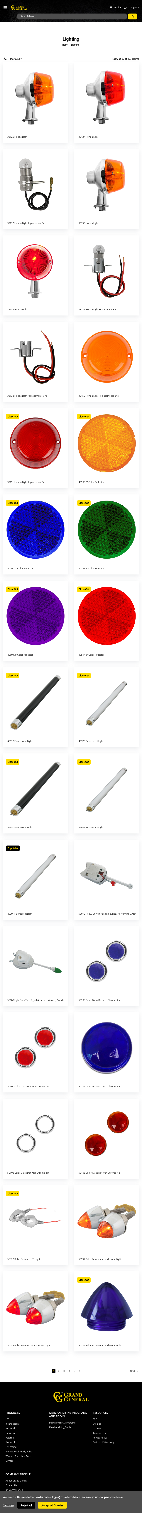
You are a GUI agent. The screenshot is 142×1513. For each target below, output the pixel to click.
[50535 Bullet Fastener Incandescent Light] (35, 1307)
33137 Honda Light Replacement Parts (99, 309)
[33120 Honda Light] (35, 98)
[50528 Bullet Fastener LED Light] (35, 1220)
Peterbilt (10, 1437)
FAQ (95, 1419)
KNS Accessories (14, 1490)
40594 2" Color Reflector (91, 654)
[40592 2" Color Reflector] (107, 530)
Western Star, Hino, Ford (18, 1456)
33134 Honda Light (17, 309)
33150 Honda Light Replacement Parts (99, 395)
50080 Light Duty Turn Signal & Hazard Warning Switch (35, 1000)
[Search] (132, 16)
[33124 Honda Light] (107, 98)
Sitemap (97, 1423)
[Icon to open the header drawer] (5, 8)
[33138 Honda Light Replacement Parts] (35, 357)
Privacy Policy (100, 1437)
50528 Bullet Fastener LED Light (23, 1259)
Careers (97, 1428)
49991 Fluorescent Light (19, 913)
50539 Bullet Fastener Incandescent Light (100, 1345)
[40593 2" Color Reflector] (35, 616)
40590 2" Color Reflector (91, 482)
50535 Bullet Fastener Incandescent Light (28, 1345)
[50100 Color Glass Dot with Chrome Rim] (107, 961)
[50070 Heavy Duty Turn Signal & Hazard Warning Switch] (107, 875)
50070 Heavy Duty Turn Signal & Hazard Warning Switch (107, 913)
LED (7, 1419)
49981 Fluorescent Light (91, 827)
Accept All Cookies (52, 1505)
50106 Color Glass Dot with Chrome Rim (28, 1172)
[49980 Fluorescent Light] (35, 789)
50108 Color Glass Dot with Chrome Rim (100, 1172)
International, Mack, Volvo (19, 1451)
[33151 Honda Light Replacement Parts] (35, 443)
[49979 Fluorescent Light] (107, 702)
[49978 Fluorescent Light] (35, 702)
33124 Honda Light (88, 136)
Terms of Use (100, 1433)
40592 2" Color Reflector (91, 568)
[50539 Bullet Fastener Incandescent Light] (107, 1307)
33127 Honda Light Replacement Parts (27, 223)
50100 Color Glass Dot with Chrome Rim (100, 1000)
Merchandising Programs (62, 1422)
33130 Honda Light (88, 223)
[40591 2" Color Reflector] (35, 530)
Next (132, 1371)
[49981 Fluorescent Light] (107, 789)
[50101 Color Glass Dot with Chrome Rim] (35, 1048)
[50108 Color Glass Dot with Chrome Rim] (107, 1134)
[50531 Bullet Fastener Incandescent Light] (107, 1220)
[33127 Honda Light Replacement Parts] (35, 184)
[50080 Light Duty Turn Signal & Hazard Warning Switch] (35, 961)
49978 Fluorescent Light (19, 741)
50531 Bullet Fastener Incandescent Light (100, 1259)
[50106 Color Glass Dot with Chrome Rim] (35, 1134)
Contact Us (11, 1485)
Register (135, 7)
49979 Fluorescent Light (91, 741)
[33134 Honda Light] (35, 271)
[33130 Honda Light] (107, 184)
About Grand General (17, 1480)
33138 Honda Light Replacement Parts (27, 395)
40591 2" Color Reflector (20, 568)
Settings (8, 1505)
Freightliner (11, 1447)
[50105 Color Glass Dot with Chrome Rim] (107, 1048)
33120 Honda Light (17, 136)
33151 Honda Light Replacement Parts (27, 482)
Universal (10, 1433)
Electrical (10, 1428)
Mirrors (9, 1460)
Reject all (26, 1505)
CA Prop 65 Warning (103, 1442)
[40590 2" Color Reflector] (107, 443)
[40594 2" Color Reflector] (107, 616)
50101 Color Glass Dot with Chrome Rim (28, 1086)
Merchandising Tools (60, 1427)
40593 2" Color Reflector (20, 654)
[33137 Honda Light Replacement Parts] (107, 271)
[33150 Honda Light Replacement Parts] (107, 357)
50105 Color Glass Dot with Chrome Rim (100, 1086)
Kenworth (11, 1442)
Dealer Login (120, 7)
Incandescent (12, 1423)
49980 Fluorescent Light (19, 827)
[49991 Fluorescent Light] (35, 875)
